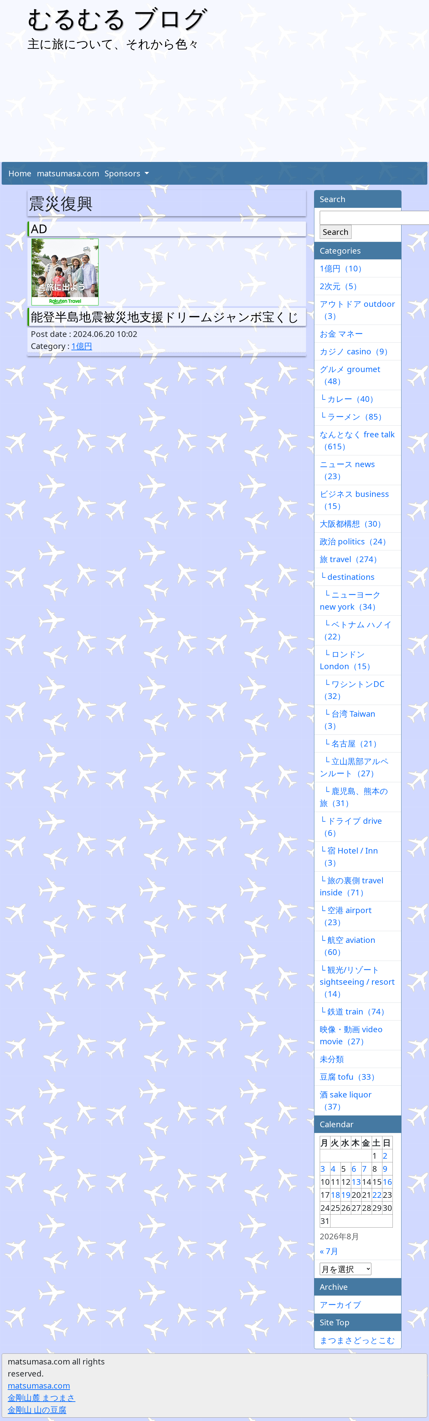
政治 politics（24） (355, 541)
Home (20, 173)
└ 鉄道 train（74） (354, 1011)
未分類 (332, 1058)
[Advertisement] (214, 108)
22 (377, 1194)
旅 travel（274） (350, 558)
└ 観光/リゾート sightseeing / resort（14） (357, 981)
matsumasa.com (68, 173)
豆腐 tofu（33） (349, 1076)
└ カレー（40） (349, 398)
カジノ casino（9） (356, 351)
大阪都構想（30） (352, 523)
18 (335, 1194)
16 (387, 1181)
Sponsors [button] (123, 173)
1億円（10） (343, 268)
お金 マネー (341, 333)
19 (346, 1194)
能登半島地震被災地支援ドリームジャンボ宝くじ (165, 316)
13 (356, 1181)
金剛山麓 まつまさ (41, 1397)
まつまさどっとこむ (357, 1339)
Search (336, 231)
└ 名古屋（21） (350, 743)
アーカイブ (340, 1304)
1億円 (81, 345)
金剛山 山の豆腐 (37, 1409)
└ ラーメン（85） (353, 416)
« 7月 (329, 1250)
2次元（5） (340, 285)
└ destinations (347, 576)
